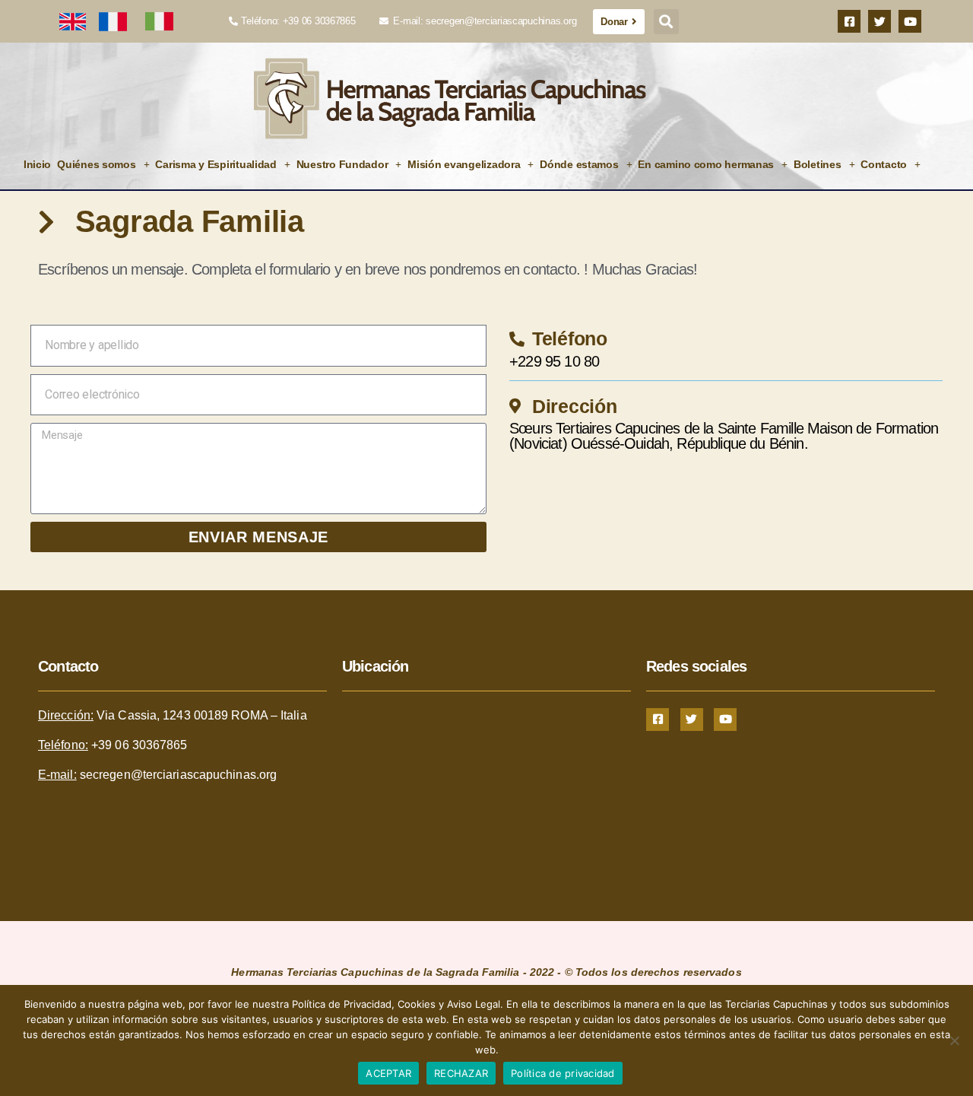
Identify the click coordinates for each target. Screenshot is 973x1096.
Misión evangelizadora (463, 164)
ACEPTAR (388, 1073)
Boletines (817, 164)
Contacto (883, 164)
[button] (666, 21)
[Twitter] (879, 21)
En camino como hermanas (706, 164)
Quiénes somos (96, 164)
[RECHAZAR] (954, 1040)
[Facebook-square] (849, 21)
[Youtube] (910, 21)
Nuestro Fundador (342, 164)
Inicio (37, 164)
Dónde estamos (579, 164)
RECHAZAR (461, 1073)
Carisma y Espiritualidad (216, 164)
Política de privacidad (563, 1073)
